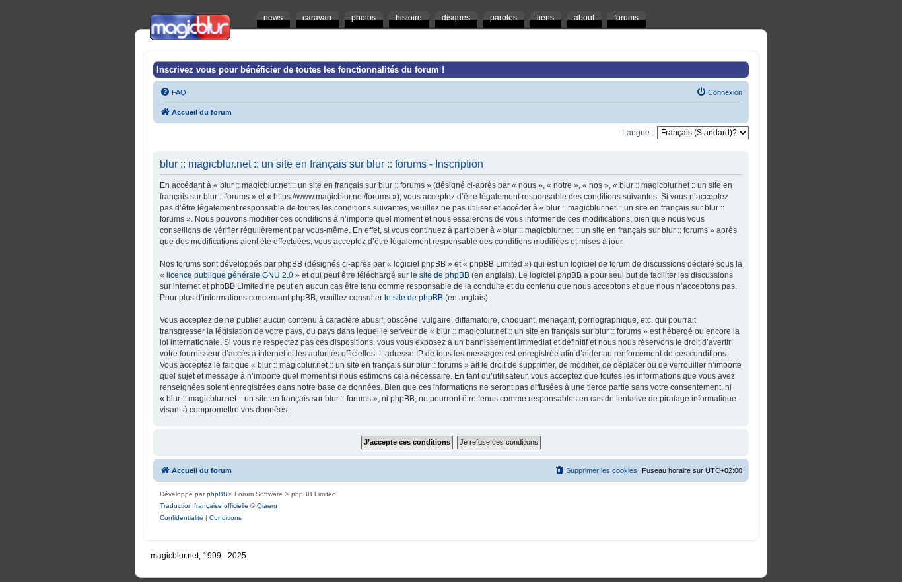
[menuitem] (173, 92)
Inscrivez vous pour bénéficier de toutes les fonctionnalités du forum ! (300, 70)
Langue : (638, 132)
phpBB (217, 494)
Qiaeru (267, 505)
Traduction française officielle (204, 505)
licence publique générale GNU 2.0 (229, 275)
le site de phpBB (440, 275)
